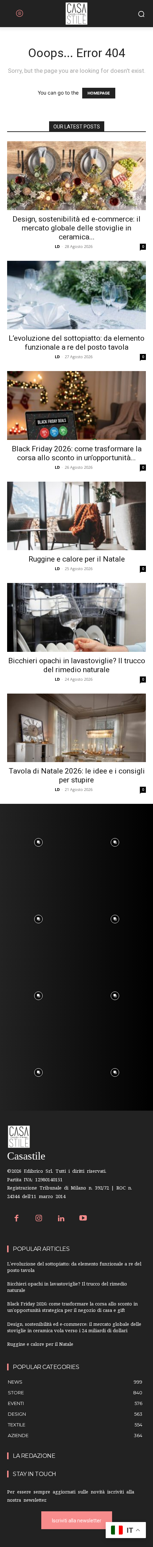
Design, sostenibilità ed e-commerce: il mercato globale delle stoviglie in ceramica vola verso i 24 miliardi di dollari (74, 1328)
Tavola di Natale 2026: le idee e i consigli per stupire (77, 775)
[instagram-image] (38, 842)
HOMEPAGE (99, 93)
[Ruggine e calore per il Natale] (76, 516)
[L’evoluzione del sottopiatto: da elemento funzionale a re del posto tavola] (76, 295)
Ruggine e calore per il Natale (76, 559)
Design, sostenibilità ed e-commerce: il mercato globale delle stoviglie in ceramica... (76, 228)
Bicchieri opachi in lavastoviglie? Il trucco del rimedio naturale (76, 665)
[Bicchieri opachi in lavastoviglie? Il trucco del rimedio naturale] (76, 617)
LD (57, 246)
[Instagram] (39, 1218)
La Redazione (34, 1455)
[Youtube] (83, 1218)
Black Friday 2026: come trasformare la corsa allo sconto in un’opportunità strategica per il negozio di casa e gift (72, 1308)
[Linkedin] (61, 1218)
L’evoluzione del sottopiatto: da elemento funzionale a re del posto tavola (76, 342)
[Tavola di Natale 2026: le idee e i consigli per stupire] (76, 728)
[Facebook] (16, 1218)
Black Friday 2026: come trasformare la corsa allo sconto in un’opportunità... (77, 453)
